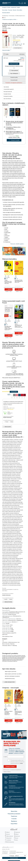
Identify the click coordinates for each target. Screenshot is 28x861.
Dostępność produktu (8, 96)
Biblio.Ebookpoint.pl (10, 841)
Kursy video (4, 10)
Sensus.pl (8, 834)
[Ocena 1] (13, 40)
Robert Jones (17, 282)
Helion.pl (8, 832)
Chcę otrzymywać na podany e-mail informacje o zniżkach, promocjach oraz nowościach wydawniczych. (17, 761)
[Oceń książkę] (19, 40)
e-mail (5, 756)
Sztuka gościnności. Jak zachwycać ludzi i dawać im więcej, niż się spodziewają (9, 282)
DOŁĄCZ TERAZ (10, 766)
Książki (18, 7)
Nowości (15, 10)
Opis (6, 86)
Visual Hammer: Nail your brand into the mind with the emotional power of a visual (13, 612)
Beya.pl (16, 838)
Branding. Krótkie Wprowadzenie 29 (19, 281)
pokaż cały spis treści (10, 682)
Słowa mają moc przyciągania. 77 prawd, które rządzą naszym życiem (14, 132)
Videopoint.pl (8, 838)
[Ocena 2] (14, 40)
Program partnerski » (13, 775)
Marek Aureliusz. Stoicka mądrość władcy (18, 712)
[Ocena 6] (19, 40)
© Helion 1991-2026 (5, 849)
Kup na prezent (14, 70)
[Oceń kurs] (6, 391)
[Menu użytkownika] (22, 3)
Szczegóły (7, 93)
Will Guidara (7, 283)
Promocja (5, 32)
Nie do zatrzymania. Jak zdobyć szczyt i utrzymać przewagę (18, 326)
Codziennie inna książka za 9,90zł (9, 19)
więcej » (21, 763)
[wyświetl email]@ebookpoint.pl (17, 852)
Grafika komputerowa (12, 642)
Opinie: (17, 41)
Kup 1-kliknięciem (14, 73)
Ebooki (8, 7)
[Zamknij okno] (25, 856)
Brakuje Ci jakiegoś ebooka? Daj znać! (16, 797)
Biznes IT (10, 645)
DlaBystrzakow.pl (9, 836)
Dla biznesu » (11, 791)
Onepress (21, 37)
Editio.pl (16, 834)
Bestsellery (19, 10)
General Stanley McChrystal (11, 129)
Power (22, 36)
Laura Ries (19, 35)
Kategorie (4, 7)
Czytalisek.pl (8, 840)
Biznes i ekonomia (5, 643)
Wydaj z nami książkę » (13, 780)
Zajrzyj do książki (6, 50)
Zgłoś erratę (4, 634)
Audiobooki (13, 7)
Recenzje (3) (8, 91)
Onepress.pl (17, 832)
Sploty (16, 840)
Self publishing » (12, 802)
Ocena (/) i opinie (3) (8, 89)
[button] (23, 268)
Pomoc (18, 377)
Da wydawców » (12, 785)
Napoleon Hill (7, 329)
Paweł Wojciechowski (9, 134)
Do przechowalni (14, 80)
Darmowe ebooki (6, 12)
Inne (18, 642)
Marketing (12, 643)
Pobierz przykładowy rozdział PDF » (9, 632)
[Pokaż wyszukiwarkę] (20, 3)
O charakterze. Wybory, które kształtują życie (13, 127)
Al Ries (23, 35)
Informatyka (4, 642)
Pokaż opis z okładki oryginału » (17, 243)
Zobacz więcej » (7, 771)
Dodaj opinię (14, 391)
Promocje (10, 10)
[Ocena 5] (18, 40)
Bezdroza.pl (17, 836)
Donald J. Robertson (18, 714)
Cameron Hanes (17, 327)
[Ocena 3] (15, 40)
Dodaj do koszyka (14, 63)
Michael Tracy (7, 714)
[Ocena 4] (17, 40)
